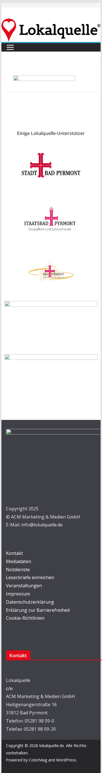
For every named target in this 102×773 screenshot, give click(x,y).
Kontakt (14, 553)
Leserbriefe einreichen (30, 577)
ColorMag (38, 760)
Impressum (18, 594)
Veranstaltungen (24, 585)
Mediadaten (18, 561)
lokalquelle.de (51, 745)
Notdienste (18, 569)
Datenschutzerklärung (30, 602)
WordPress (66, 760)
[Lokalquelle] (50, 22)
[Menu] (10, 47)
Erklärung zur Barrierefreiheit (38, 610)
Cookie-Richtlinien (25, 618)
